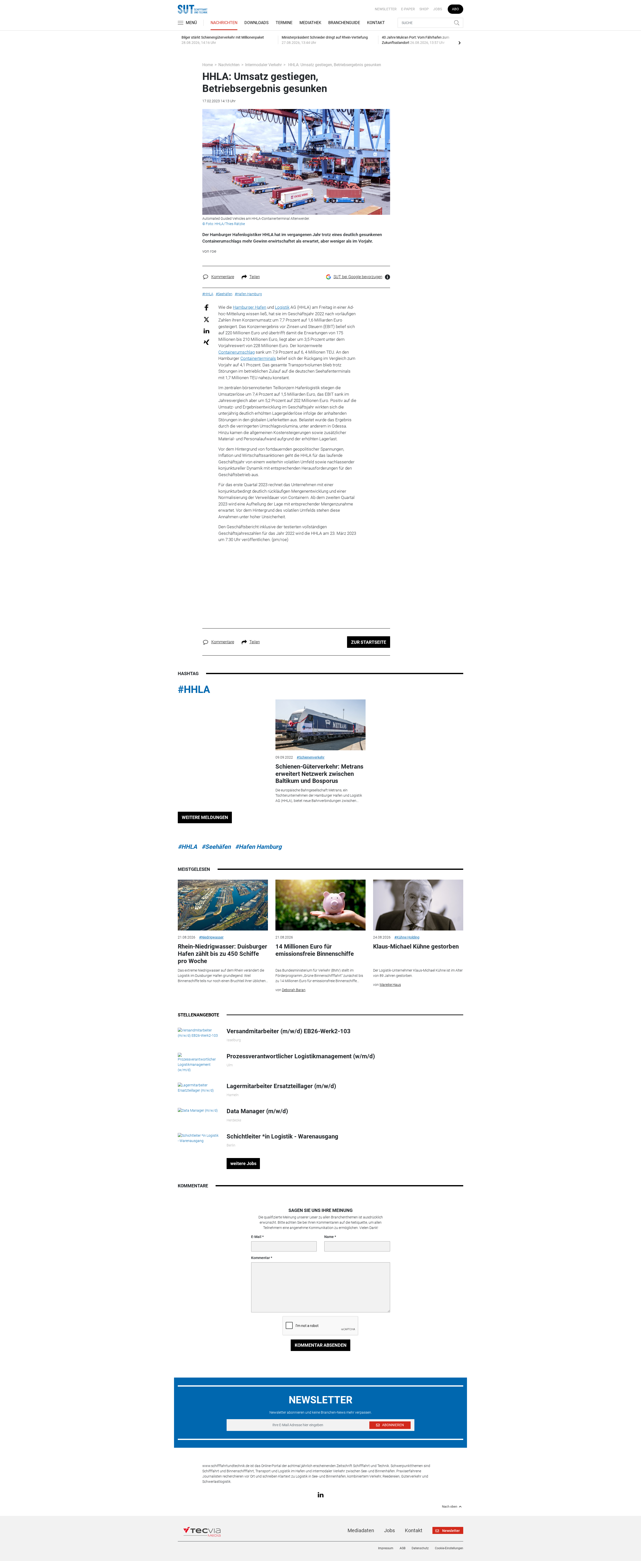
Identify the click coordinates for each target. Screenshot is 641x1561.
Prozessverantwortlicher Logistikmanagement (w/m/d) (301, 1056)
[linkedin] (321, 1494)
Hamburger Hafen (249, 307)
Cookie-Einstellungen (449, 1548)
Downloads (256, 22)
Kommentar (260, 1258)
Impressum (385, 1548)
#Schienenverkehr (311, 757)
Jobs (437, 9)
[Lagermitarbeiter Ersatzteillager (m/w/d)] (198, 1088)
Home (207, 64)
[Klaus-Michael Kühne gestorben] (418, 905)
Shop (424, 9)
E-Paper (408, 9)
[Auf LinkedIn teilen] (206, 331)
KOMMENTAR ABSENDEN (321, 1345)
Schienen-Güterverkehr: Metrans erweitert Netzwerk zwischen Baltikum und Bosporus (319, 774)
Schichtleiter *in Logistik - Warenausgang (282, 1136)
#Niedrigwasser (211, 937)
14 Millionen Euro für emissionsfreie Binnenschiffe (314, 950)
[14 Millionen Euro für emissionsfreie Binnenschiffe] (320, 905)
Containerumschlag (236, 352)
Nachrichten (224, 22)
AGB (402, 1548)
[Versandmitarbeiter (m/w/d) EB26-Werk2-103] (198, 1032)
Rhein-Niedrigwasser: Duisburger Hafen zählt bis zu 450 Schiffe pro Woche (222, 954)
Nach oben (449, 1506)
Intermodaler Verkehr (263, 64)
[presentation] (459, 42)
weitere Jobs (243, 1163)
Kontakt (376, 22)
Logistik (282, 307)
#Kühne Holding (406, 937)
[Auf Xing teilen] (206, 342)
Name (329, 1237)
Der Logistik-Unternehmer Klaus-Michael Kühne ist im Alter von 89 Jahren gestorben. (418, 973)
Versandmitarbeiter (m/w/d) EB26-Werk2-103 (289, 1031)
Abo (455, 9)
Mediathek (310, 22)
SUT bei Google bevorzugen (358, 276)
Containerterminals (258, 358)
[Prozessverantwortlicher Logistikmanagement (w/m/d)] (198, 1062)
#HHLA (194, 689)
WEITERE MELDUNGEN (205, 817)
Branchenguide (344, 22)
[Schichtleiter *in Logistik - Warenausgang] (198, 1138)
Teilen (254, 276)
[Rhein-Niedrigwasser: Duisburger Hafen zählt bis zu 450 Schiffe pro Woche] (223, 905)
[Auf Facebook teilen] (206, 307)
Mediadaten (361, 1530)
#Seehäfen (216, 846)
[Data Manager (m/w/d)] (198, 1110)
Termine (284, 22)
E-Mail (256, 1237)
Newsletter (386, 9)
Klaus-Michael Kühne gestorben (416, 946)
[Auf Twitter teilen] (206, 319)
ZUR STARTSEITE (368, 642)
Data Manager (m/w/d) (257, 1111)
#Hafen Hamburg (258, 846)
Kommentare (222, 276)
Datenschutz (420, 1548)
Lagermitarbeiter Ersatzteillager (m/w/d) (281, 1086)
